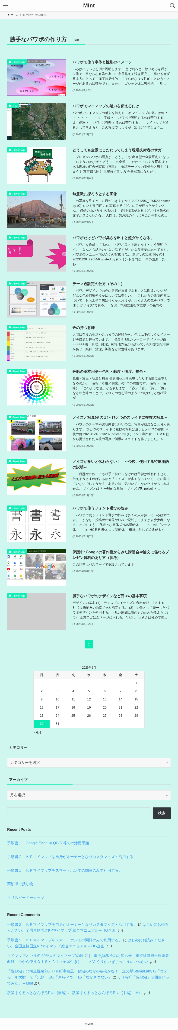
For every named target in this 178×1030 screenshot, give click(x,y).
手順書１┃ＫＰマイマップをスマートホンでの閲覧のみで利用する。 (64, 870)
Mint (89, 5)
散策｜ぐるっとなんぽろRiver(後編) (37, 993)
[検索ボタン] (172, 5)
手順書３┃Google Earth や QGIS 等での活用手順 (48, 843)
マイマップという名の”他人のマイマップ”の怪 (45, 956)
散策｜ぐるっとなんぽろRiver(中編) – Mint (107, 993)
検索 (161, 813)
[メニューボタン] (5, 5)
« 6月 (37, 732)
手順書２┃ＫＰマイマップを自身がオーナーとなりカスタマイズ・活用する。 (72, 857)
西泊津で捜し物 (20, 884)
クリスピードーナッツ (25, 898)
